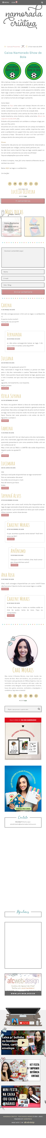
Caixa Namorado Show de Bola (23, 55)
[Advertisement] (23, 36)
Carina (6, 305)
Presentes (16, 47)
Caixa (9, 47)
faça (11, 105)
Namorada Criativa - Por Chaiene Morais (18, 1116)
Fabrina (7, 428)
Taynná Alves (11, 495)
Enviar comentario (23, 292)
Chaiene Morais (18, 524)
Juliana (7, 358)
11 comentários (23, 201)
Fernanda (14, 334)
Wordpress (27, 1119)
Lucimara (8, 463)
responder (5, 324)
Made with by (18, 1122)
